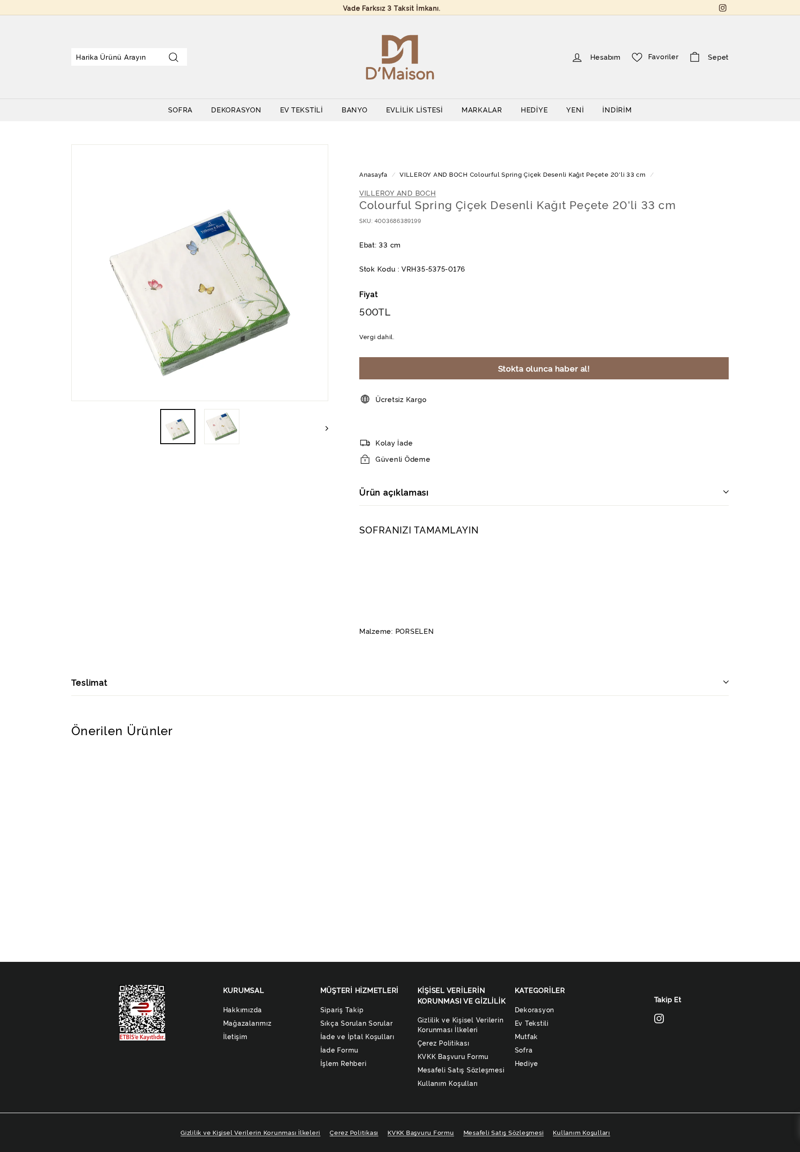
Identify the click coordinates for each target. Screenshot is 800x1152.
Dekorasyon (535, 1009)
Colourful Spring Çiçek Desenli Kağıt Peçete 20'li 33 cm (558, 174)
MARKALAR (482, 109)
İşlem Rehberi (343, 1063)
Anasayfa (374, 174)
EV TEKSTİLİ (301, 109)
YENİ (575, 109)
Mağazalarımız (247, 1022)
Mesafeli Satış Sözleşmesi (461, 1069)
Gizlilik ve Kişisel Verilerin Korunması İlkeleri (461, 1024)
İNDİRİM (616, 109)
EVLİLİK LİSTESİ (414, 109)
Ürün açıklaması (394, 491)
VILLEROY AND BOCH (434, 174)
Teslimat (89, 681)
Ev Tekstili (532, 1022)
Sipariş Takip (342, 1009)
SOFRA (180, 109)
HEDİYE (534, 109)
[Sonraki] (322, 426)
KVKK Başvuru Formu (453, 1056)
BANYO (355, 109)
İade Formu (339, 1049)
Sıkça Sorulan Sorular (356, 1022)
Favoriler (663, 56)
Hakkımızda (242, 1009)
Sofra (524, 1049)
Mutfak (526, 1036)
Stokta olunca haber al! (544, 368)
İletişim (235, 1036)
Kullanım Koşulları (448, 1082)
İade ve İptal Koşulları (357, 1036)
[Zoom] (200, 273)
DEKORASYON (236, 109)
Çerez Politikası (443, 1042)
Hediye (526, 1063)
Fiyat (368, 294)
